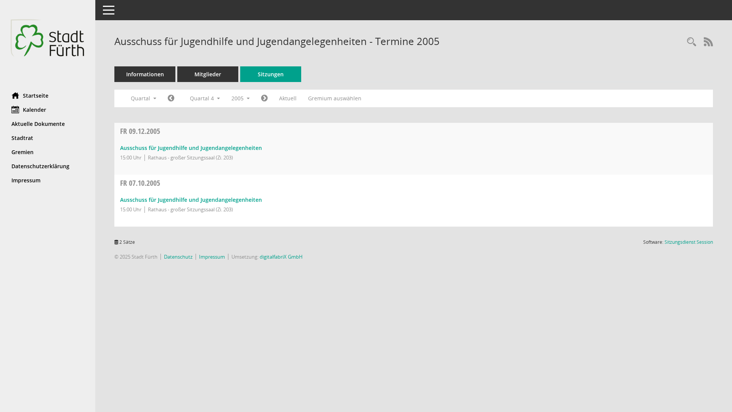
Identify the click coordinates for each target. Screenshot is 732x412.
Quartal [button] (141, 98)
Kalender (34, 109)
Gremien (22, 152)
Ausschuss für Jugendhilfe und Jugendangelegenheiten (191, 147)
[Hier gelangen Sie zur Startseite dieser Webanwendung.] (47, 43)
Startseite (35, 95)
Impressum (25, 180)
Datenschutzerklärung (40, 166)
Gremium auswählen (334, 98)
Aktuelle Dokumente (38, 123)
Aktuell (288, 98)
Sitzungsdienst (689, 242)
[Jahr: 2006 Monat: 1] (264, 98)
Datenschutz (178, 256)
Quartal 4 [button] (202, 98)
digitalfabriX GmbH (281, 256)
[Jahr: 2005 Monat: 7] (171, 98)
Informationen (145, 74)
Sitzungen (271, 74)
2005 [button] (238, 98)
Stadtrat (22, 138)
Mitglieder (207, 74)
